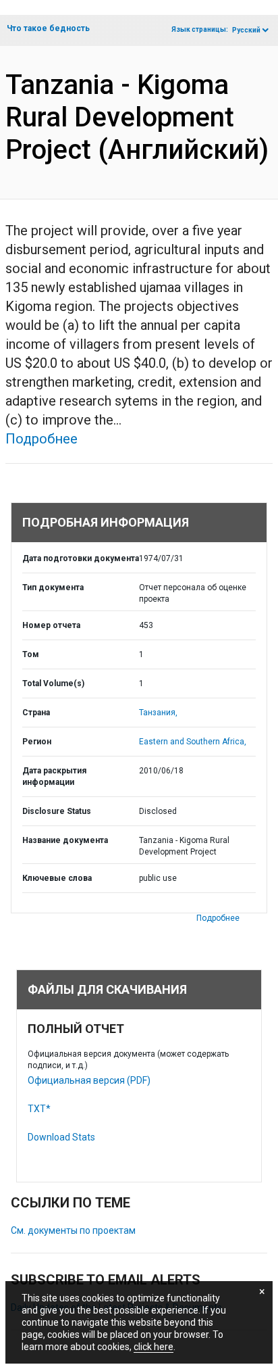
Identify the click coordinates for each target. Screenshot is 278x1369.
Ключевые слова (57, 878)
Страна (36, 712)
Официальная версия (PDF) (89, 1080)
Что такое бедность (48, 28)
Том (30, 654)
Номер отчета (51, 625)
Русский (246, 30)
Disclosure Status (56, 811)
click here (153, 1346)
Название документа (65, 840)
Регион (36, 741)
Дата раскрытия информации (54, 776)
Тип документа (53, 587)
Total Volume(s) (53, 683)
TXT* (39, 1108)
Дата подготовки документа (80, 558)
